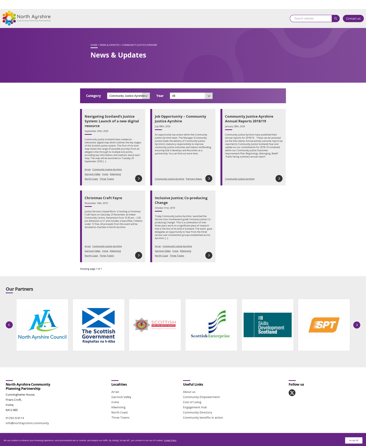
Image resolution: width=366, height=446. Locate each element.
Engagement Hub (195, 407)
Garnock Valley (93, 174)
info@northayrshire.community (27, 423)
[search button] (336, 18)
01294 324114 (15, 418)
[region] (183, 439)
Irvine (105, 174)
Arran (88, 169)
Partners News (194, 178)
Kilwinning (115, 174)
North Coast (91, 178)
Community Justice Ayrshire (107, 169)
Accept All (353, 440)
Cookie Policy (170, 440)
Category (93, 96)
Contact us (353, 18)
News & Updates (110, 45)
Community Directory (197, 412)
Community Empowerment (201, 397)
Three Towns (107, 178)
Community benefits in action (203, 417)
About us (189, 392)
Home (93, 45)
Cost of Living (192, 402)
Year (160, 96)
